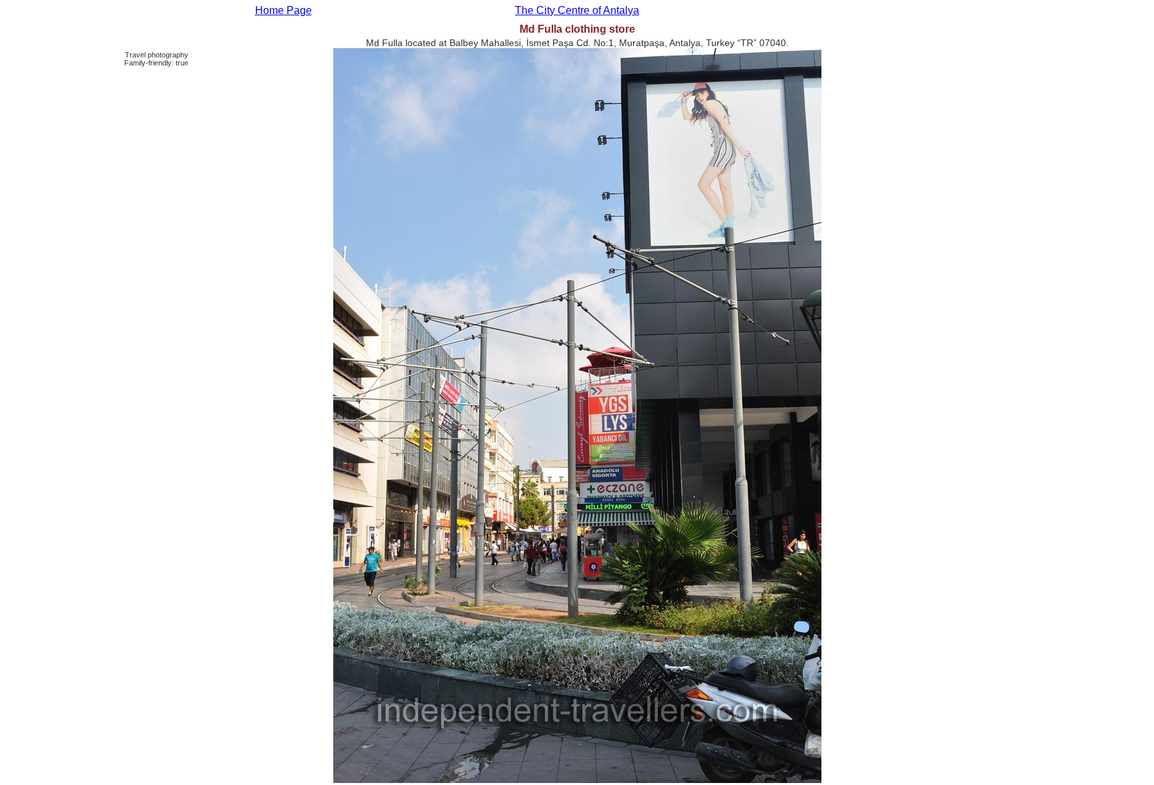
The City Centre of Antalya (577, 10)
